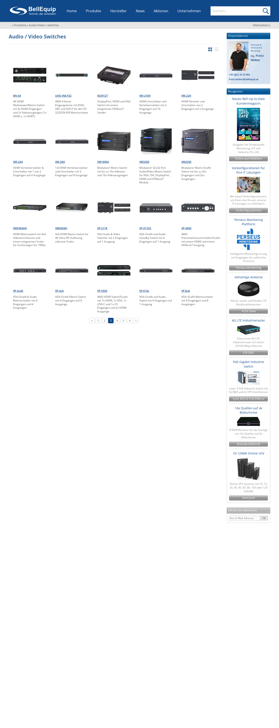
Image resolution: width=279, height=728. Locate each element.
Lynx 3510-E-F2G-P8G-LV (248, 399)
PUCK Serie (249, 311)
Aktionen (161, 11)
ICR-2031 (248, 353)
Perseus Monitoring (248, 268)
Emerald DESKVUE (248, 444)
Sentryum (248, 498)
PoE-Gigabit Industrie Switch (248, 364)
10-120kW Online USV (248, 453)
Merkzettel (261, 25)
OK (264, 518)
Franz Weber (257, 57)
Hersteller (118, 11)
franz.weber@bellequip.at (243, 79)
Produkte (93, 11)
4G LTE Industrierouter (248, 320)
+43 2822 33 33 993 (239, 74)
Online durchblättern (248, 158)
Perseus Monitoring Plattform (248, 222)
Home (72, 11)
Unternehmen (189, 11)
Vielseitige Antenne (249, 277)
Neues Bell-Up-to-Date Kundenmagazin (248, 101)
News (140, 11)
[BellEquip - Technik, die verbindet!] (33, 11)
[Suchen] (265, 10)
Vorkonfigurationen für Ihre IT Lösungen (248, 170)
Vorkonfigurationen (248, 210)
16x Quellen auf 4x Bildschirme (248, 410)
